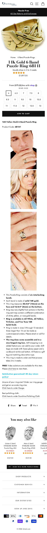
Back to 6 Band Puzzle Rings (25, 467)
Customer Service (23, 485)
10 (30, 99)
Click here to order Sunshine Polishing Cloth (21, 396)
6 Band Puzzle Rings (26, 57)
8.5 (7, 99)
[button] (19, 73)
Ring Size (23, 88)
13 (40, 106)
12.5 (32, 106)
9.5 (22, 99)
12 (23, 106)
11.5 (15, 106)
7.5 (31, 93)
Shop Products (23, 476)
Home (13, 57)
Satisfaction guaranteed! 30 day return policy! (20, 375)
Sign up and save (23, 509)
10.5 (39, 99)
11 (7, 106)
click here (12, 368)
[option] (23, 12)
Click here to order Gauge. (13, 388)
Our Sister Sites (24, 501)
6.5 (16, 93)
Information (23, 493)
